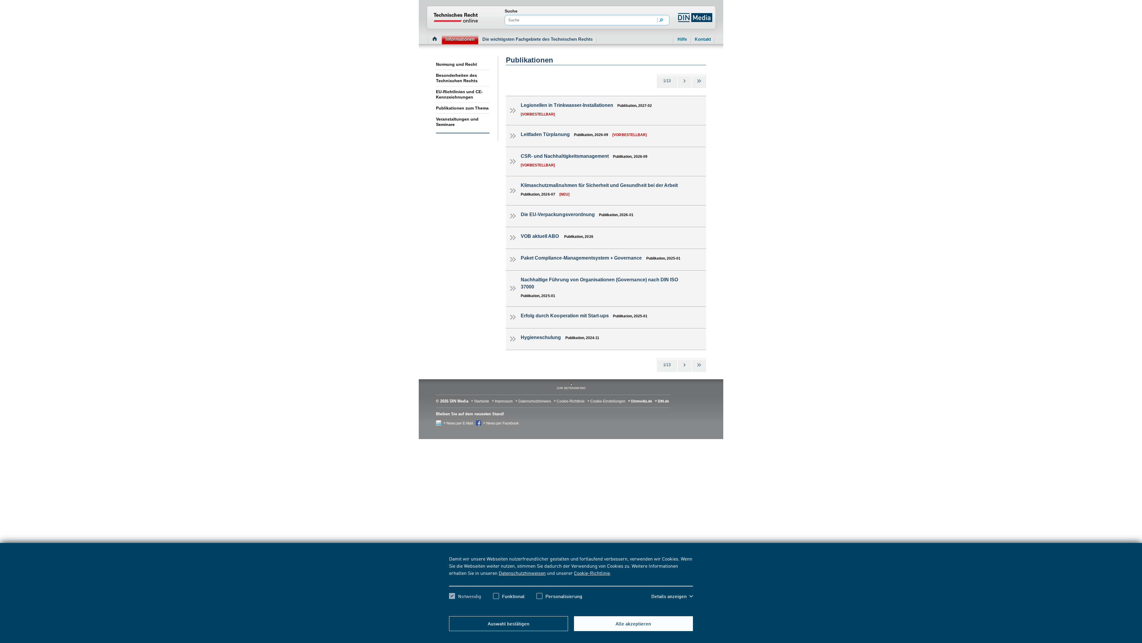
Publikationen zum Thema (462, 108)
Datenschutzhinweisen (522, 572)
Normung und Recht (456, 64)
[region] (571, 582)
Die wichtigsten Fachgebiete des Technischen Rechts (537, 39)
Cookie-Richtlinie (592, 572)
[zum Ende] (699, 81)
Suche (511, 11)
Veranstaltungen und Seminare (457, 122)
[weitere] (684, 81)
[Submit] (661, 20)
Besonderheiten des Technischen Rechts (457, 78)
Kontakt (703, 39)
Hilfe (682, 39)
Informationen (460, 39)
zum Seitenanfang (571, 388)
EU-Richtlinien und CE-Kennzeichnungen (459, 94)
